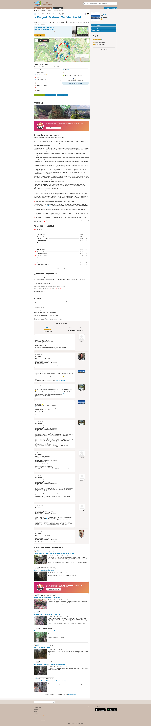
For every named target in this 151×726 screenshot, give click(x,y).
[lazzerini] (95, 16)
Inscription (107, 8)
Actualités (36, 713)
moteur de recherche (72, 694)
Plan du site (36, 709)
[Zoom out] (88, 42)
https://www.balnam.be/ (60, 380)
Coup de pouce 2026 (38, 715)
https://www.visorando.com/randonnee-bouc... (44, 406)
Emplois (35, 711)
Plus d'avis (105, 49)
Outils (36, 8)
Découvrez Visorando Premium (75, 83)
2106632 (62, 13)
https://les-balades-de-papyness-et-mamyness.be (57, 393)
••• (38, 10)
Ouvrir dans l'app (39, 95)
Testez (40, 35)
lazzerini (103, 14)
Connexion (114, 8)
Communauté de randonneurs (40, 720)
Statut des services (71, 723)
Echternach (48, 205)
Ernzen (71, 72)
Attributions (42, 61)
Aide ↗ (50, 8)
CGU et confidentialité (38, 707)
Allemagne (69, 69)
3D (44, 40)
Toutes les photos (83, 102)
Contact (35, 718)
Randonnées (43, 8)
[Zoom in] (88, 40)
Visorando (35, 10)
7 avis (102, 39)
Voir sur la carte (61, 268)
